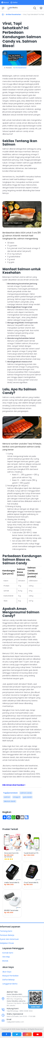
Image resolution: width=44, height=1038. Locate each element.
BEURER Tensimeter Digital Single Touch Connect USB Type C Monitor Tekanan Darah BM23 (12, 910)
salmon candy (26, 793)
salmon (7, 797)
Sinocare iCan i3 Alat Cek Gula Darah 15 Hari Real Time (12, 853)
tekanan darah (9, 801)
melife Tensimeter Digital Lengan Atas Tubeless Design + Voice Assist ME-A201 (12, 883)
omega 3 (16, 797)
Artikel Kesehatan (13, 14)
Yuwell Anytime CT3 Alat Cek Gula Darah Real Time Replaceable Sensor (32, 853)
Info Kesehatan (21, 68)
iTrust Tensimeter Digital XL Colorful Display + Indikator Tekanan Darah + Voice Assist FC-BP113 (32, 883)
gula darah (27, 797)
